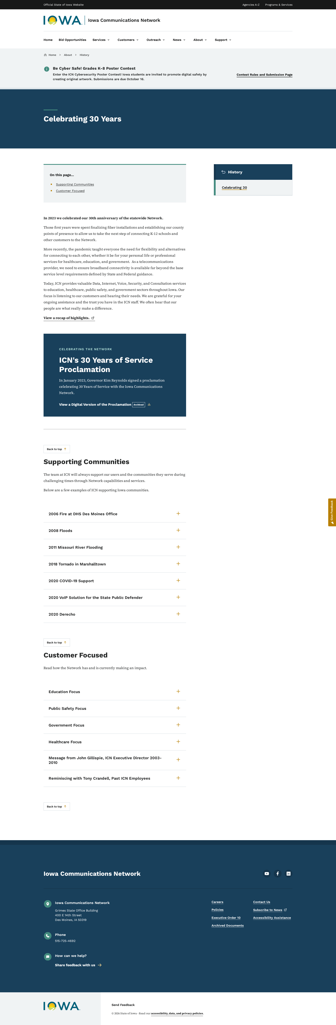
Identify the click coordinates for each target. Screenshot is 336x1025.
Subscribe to (267, 910)
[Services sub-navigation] (108, 39)
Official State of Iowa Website (64, 4)
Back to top (54, 449)
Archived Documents (228, 925)
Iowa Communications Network (124, 20)
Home (52, 54)
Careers (217, 902)
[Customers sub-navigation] (137, 39)
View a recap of (67, 317)
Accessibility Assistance (272, 918)
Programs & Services (278, 4)
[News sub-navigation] (184, 39)
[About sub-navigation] (206, 39)
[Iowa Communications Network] (63, 20)
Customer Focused (70, 191)
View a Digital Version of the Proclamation (101, 404)
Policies (218, 910)
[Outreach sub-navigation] (164, 39)
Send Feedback (123, 1005)
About (68, 54)
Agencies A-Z (251, 4)
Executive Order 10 (226, 918)
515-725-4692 (65, 941)
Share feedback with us (75, 965)
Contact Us (261, 902)
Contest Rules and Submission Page (264, 74)
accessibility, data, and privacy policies (177, 1013)
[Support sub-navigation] (230, 39)
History (84, 54)
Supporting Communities (75, 184)
